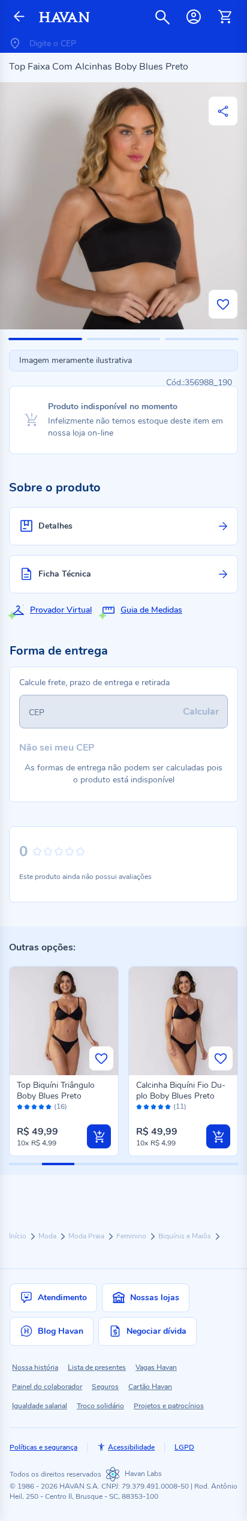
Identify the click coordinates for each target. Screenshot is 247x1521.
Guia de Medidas (151, 610)
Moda (48, 1236)
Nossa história (35, 1367)
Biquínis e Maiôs (185, 1236)
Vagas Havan (156, 1367)
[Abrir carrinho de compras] (225, 17)
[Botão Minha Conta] (193, 16)
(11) (179, 1106)
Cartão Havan (150, 1386)
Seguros (105, 1386)
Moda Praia (87, 1236)
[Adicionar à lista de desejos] (223, 304)
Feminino (132, 1236)
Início (18, 1236)
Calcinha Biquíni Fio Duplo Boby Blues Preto (180, 1090)
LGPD (184, 1447)
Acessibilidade (131, 1447)
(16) (60, 1106)
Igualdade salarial (39, 1406)
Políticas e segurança (43, 1447)
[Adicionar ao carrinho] (99, 1136)
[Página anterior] (19, 17)
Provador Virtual (61, 610)
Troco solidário (100, 1406)
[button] (45, 339)
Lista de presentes (97, 1367)
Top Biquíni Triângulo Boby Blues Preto (56, 1090)
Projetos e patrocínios (169, 1406)
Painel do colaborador (47, 1386)
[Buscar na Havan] (162, 17)
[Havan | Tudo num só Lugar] (64, 17)
